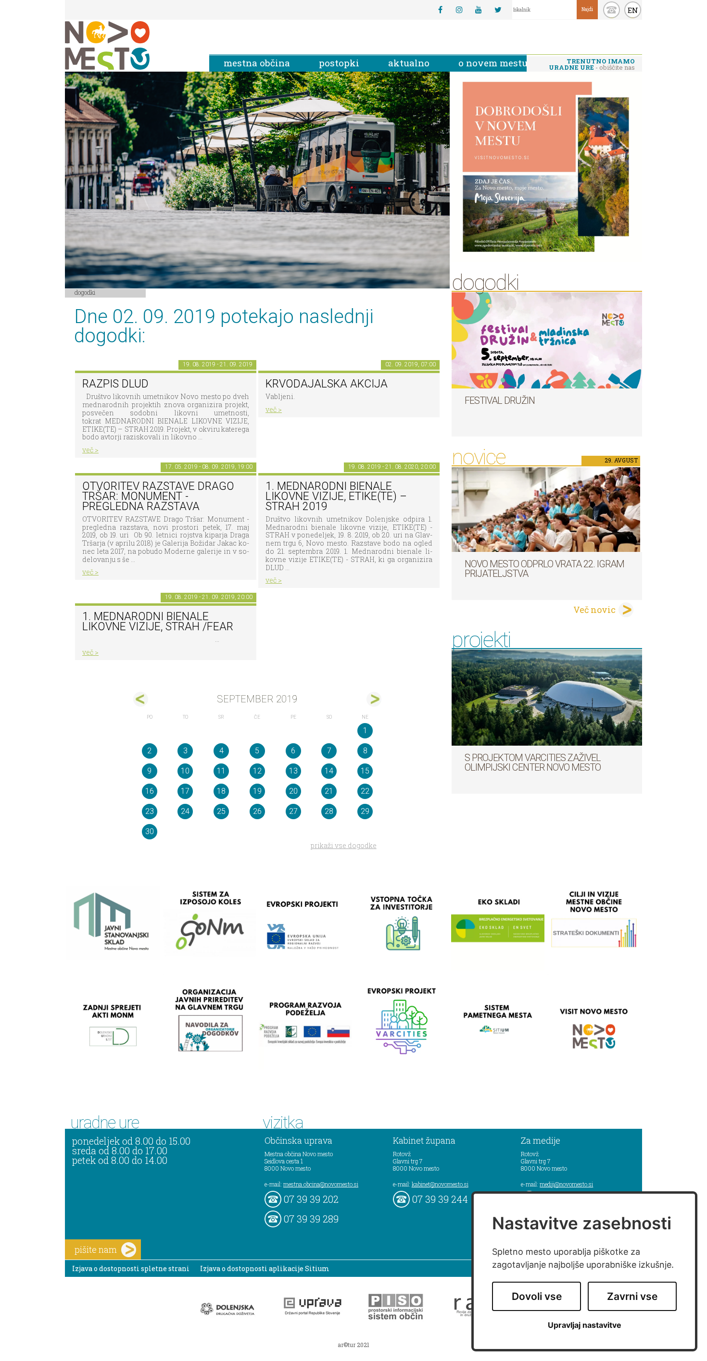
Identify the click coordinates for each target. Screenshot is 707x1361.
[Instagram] (459, 9)
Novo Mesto (130, 45)
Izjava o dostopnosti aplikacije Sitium (264, 1268)
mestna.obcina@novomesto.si (320, 1184)
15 (365, 770)
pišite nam (96, 1249)
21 (329, 791)
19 (257, 791)
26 (257, 811)
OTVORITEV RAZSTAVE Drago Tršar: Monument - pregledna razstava (158, 496)
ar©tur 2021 (353, 1345)
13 (293, 770)
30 (149, 831)
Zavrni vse (632, 1296)
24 (185, 811)
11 (221, 770)
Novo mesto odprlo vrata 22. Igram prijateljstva (544, 568)
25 (221, 811)
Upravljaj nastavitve (584, 1325)
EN (633, 10)
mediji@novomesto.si (566, 1184)
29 (365, 811)
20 (293, 791)
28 (329, 811)
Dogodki (85, 292)
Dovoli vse (537, 1296)
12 (257, 770)
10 (185, 770)
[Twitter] (497, 9)
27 (293, 811)
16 (149, 791)
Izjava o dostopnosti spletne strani (130, 1268)
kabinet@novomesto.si (440, 1184)
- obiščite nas (592, 64)
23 (149, 811)
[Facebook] (440, 9)
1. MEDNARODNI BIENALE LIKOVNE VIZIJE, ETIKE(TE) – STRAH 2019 (336, 496)
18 (221, 791)
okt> (373, 699)
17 (185, 791)
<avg (140, 699)
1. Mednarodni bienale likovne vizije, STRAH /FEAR (157, 621)
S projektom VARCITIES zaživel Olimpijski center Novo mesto (533, 762)
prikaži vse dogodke (344, 845)
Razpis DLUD (115, 383)
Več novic (594, 609)
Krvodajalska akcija (326, 383)
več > (90, 449)
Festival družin (500, 400)
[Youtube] (478, 9)
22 (365, 791)
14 (329, 770)
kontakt (611, 9)
